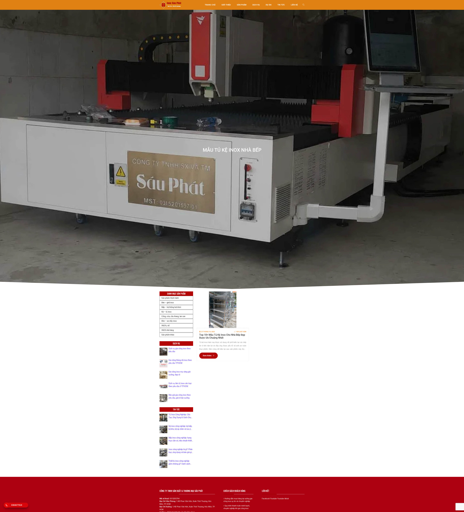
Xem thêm (207, 356)
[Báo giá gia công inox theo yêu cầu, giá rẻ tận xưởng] (163, 398)
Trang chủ (210, 5)
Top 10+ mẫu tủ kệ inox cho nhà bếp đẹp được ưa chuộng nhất (222, 336)
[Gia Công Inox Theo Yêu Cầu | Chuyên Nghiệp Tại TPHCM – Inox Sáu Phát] (171, 5)
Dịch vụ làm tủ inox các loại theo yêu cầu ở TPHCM (180, 384)
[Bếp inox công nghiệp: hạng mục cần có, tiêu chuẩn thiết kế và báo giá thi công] (163, 441)
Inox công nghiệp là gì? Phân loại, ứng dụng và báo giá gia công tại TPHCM (181, 451)
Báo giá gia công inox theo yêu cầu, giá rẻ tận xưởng (180, 396)
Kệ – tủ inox (166, 312)
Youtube (273, 498)
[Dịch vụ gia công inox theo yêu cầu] (163, 352)
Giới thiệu (226, 5)
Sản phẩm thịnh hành (170, 298)
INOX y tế (165, 325)
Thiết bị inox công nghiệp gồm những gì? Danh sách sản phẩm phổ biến (179, 462)
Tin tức (281, 5)
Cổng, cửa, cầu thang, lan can (173, 316)
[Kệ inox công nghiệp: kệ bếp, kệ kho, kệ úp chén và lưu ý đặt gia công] (163, 429)
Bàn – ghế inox (167, 302)
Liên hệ (294, 5)
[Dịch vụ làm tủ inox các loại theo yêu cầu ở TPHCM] (163, 386)
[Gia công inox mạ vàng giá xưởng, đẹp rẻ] (163, 375)
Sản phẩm (241, 5)
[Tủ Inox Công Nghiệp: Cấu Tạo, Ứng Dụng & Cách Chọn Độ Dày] (163, 418)
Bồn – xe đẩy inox (169, 321)
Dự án (268, 5)
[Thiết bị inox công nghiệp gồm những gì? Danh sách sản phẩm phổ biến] (163, 464)
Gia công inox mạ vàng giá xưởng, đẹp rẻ (179, 373)
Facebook (266, 498)
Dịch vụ (256, 5)
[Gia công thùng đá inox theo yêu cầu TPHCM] (163, 363)
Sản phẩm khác (167, 335)
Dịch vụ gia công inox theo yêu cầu (180, 350)
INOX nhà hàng (167, 330)
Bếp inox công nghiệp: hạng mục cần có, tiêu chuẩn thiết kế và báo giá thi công (180, 439)
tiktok (286, 498)
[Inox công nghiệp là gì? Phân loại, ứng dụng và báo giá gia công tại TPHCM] (163, 452)
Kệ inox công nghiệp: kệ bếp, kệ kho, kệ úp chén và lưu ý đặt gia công (180, 428)
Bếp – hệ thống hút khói (171, 307)
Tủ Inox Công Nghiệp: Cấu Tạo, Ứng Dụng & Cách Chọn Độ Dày (180, 416)
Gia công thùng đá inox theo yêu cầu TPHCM (180, 361)
